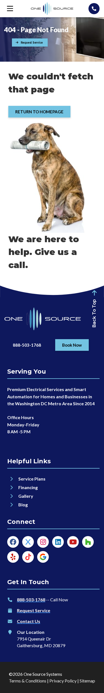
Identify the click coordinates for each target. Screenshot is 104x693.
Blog (23, 504)
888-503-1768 (31, 599)
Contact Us (28, 621)
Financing (28, 487)
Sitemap (87, 680)
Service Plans (31, 478)
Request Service (33, 610)
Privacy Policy (63, 680)
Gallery (26, 496)
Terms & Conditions (27, 680)
